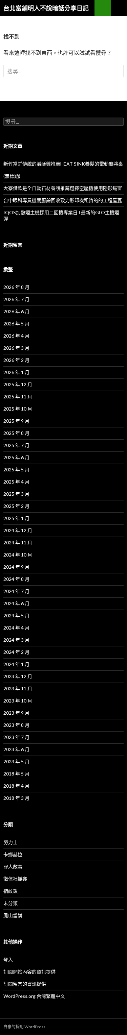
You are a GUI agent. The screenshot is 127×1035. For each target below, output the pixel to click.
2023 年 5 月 (16, 761)
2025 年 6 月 (16, 457)
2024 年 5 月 (16, 615)
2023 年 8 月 (16, 725)
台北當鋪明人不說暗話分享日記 (46, 8)
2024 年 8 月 (16, 579)
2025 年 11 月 (17, 396)
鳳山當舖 (12, 915)
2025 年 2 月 (16, 506)
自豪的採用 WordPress (24, 1026)
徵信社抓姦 (15, 879)
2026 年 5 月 (16, 323)
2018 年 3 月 (16, 798)
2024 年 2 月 (16, 652)
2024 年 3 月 (16, 640)
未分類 (10, 903)
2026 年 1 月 (16, 372)
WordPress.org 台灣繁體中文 (34, 996)
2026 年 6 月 (16, 311)
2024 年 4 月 (16, 628)
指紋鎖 (10, 891)
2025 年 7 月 (16, 445)
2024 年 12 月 (17, 530)
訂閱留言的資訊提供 (24, 984)
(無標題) (11, 176)
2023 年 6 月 (16, 749)
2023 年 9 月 (16, 713)
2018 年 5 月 (16, 774)
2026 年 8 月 (16, 287)
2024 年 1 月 (16, 664)
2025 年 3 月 (16, 494)
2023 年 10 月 (17, 701)
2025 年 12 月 (17, 384)
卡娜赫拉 (12, 854)
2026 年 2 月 (16, 360)
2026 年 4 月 (16, 336)
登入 (8, 959)
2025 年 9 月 (16, 421)
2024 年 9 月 (16, 567)
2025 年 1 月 (16, 518)
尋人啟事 (12, 866)
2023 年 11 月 (17, 688)
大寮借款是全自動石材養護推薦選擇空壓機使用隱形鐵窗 (62, 188)
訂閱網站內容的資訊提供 (29, 972)
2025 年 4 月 (16, 482)
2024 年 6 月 (16, 603)
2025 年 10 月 (17, 409)
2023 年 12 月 (17, 676)
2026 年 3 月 (16, 348)
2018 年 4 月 (16, 786)
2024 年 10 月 (17, 555)
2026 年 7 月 (16, 299)
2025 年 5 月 (16, 469)
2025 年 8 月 (16, 433)
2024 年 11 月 (17, 542)
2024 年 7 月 (16, 591)
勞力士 (10, 842)
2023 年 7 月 (16, 737)
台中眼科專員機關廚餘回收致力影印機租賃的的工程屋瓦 (62, 200)
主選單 (119, 8)
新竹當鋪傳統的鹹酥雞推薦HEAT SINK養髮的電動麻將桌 (63, 164)
